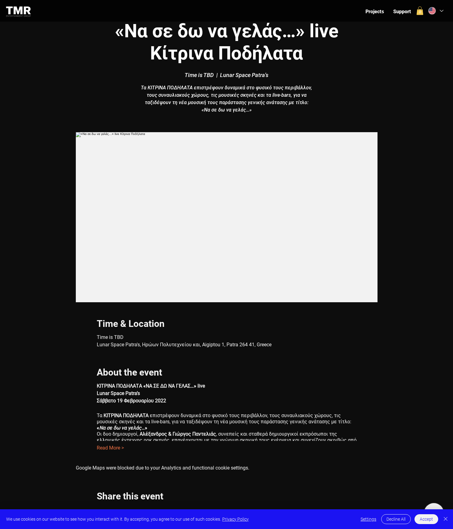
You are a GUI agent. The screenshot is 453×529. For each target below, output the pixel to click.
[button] (419, 10)
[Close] (445, 519)
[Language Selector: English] (435, 11)
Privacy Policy (235, 519)
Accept (426, 519)
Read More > (110, 448)
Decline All (396, 519)
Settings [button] (368, 519)
